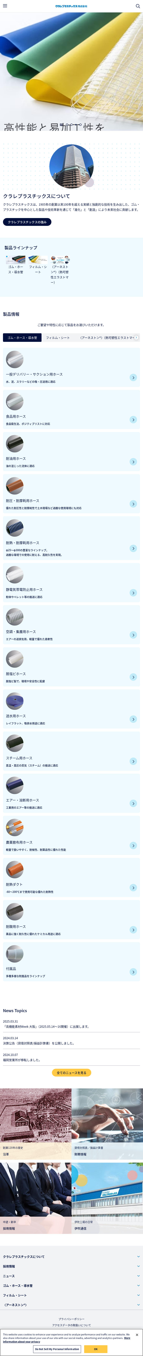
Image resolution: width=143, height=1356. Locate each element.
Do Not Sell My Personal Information (57, 1349)
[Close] (137, 1335)
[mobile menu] (5, 6)
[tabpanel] (71, 663)
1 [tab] (67, 125)
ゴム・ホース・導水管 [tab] (22, 337)
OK (96, 1349)
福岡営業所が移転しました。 (22, 1060)
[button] (71, 1256)
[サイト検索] (138, 6)
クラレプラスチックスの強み (27, 222)
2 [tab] (71, 125)
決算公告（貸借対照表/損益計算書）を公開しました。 (39, 1043)
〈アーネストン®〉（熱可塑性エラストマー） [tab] (108, 337)
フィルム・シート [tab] (58, 337)
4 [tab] (80, 125)
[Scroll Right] (136, 337)
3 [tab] (76, 125)
